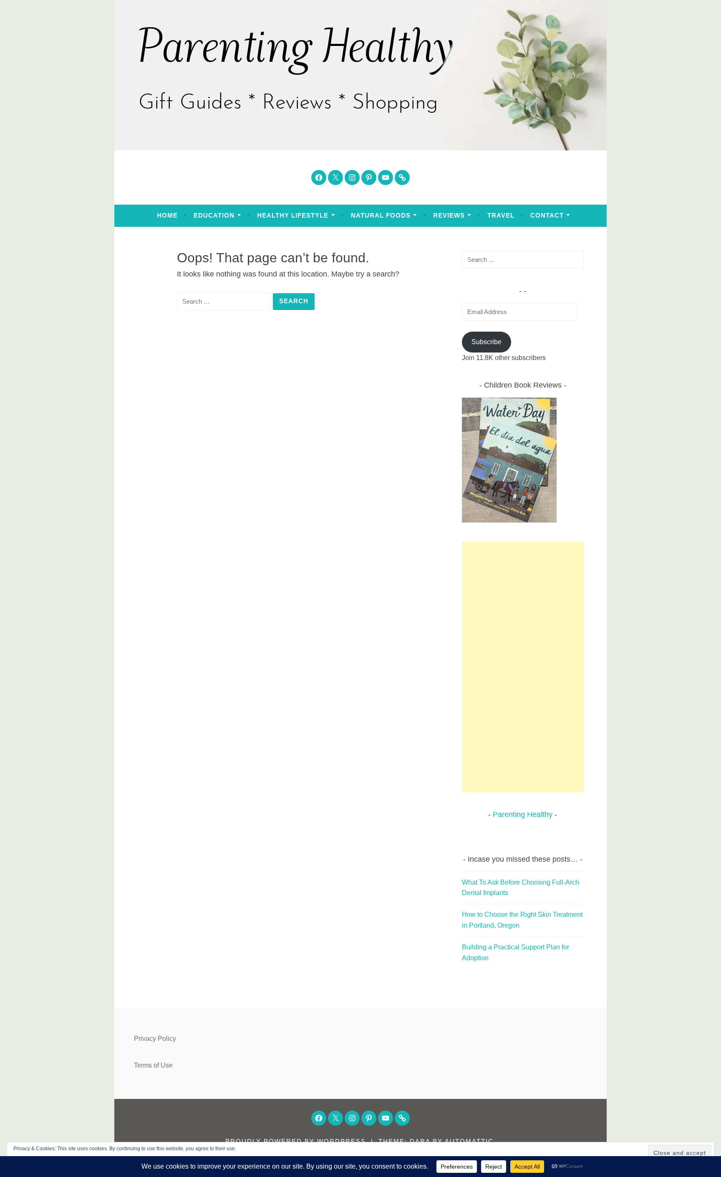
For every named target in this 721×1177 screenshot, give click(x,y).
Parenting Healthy (522, 814)
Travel (500, 215)
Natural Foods (381, 215)
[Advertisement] (523, 667)
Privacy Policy (155, 1038)
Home (167, 215)
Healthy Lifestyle (292, 215)
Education (214, 215)
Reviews (449, 215)
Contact (547, 215)
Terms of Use (153, 1065)
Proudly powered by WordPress (295, 1141)
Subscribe (486, 341)
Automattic (469, 1141)
